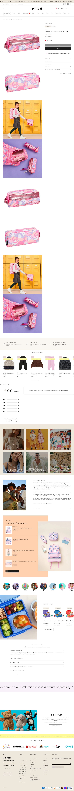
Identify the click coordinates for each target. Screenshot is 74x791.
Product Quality (48, 64)
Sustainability (48, 66)
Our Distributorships (22, 782)
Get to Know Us (21, 757)
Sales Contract (45, 757)
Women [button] (47, 13)
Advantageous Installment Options (52, 69)
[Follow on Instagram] (65, 4)
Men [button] (52, 13)
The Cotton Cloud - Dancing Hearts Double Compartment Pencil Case (24, 561)
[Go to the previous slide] (2, 363)
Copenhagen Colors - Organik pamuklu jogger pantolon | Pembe (50, 374)
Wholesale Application (23, 764)
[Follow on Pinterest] (70, 4)
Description (47, 58)
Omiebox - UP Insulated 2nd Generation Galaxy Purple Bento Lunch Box (47, 622)
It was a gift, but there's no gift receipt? (17, 670)
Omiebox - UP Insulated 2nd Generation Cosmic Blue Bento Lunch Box (59, 622)
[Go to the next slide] (71, 363)
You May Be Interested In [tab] (37, 698)
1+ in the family (5, 372)
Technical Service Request (34, 777)
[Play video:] (35, 597)
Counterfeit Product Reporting (35, 775)
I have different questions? (14, 675)
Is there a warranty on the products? (16, 658)
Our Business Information (23, 765)
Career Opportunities (22, 769)
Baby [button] (33, 13)
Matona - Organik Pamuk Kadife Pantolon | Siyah (22, 374)
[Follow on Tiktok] (68, 4)
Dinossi (6, 787)
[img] (48, 23)
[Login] (67, 8)
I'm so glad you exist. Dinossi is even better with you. (42, 503)
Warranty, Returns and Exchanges (35, 768)
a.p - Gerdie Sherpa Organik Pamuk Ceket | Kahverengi (37, 374)
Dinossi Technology (22, 773)
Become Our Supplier (22, 767)
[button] (11, 399)
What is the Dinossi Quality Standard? (40, 492)
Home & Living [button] (58, 13)
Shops (20, 780)
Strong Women (21, 775)
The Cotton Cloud (15, 526)
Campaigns (32, 764)
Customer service (33, 757)
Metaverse (31, 772)
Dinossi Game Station (33, 760)
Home (4, 19)
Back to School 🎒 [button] (26, 13)
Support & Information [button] (7, 15)
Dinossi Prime (32, 773)
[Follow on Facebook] (63, 4)
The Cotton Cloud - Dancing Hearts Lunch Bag (20, 539)
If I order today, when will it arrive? (16, 650)
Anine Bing (61, 372)
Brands (14, 13)
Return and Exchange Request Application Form (35, 780)
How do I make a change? (14, 662)
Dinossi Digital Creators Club (35, 759)
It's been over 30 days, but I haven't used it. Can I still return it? (21, 666)
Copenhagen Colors (48, 372)
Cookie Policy (45, 769)
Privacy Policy (45, 767)
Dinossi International (22, 771)
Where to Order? (33, 762)
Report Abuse (45, 774)
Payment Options (46, 762)
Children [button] (38, 13)
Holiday (19, 13)
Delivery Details (48, 61)
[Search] (3, 8)
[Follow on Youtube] (67, 4)
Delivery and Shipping (33, 770)
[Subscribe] (70, 763)
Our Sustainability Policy (37, 508)
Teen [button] (43, 13)
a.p (31, 372)
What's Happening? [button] (6, 13)
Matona (18, 372)
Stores (69, 13)
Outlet (64, 13)
